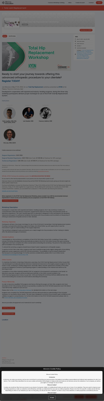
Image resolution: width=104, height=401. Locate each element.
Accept (52, 397)
